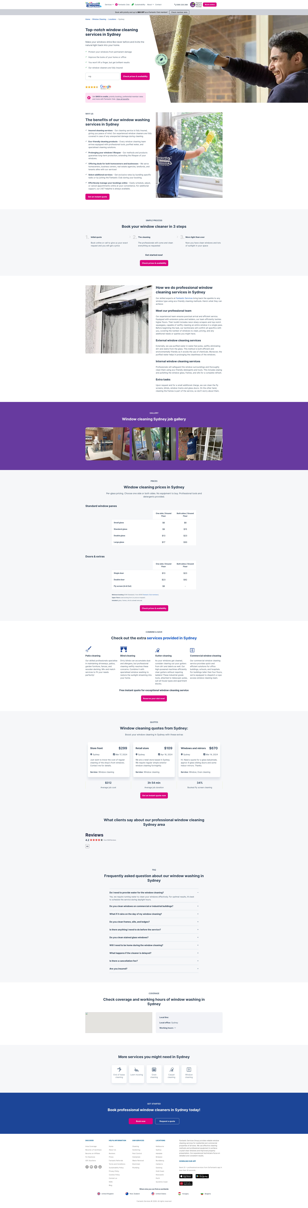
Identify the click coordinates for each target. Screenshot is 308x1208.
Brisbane (159, 1157)
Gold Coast (160, 1171)
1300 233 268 (182, 5)
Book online (210, 4)
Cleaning (135, 1146)
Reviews (112, 1153)
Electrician (136, 1164)
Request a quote (167, 1121)
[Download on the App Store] (185, 1176)
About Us (112, 1150)
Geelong (159, 1168)
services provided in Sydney (172, 638)
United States (161, 1194)
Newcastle (160, 1175)
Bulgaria (208, 1194)
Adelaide (159, 1153)
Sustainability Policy (116, 1168)
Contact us (113, 1178)
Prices (111, 1157)
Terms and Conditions (117, 1164)
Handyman (136, 1157)
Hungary (185, 1194)
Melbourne (160, 1146)
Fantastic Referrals (116, 1160)
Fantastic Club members (150, 595)
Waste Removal (138, 1160)
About (149, 4)
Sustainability (140, 4)
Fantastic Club (124, 4)
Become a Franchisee (93, 1150)
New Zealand (135, 1194)
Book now (140, 1121)
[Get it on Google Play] (202, 1176)
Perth (158, 1178)
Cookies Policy (114, 1175)
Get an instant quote (97, 197)
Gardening (136, 1150)
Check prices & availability (154, 263)
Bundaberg (160, 1160)
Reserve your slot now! (154, 698)
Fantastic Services (184, 298)
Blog (110, 1185)
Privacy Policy (114, 1171)
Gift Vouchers (90, 1160)
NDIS (110, 1182)
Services (108, 4)
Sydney (158, 1150)
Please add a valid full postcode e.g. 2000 (102, 68)
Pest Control (137, 1153)
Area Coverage (91, 1146)
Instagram (91, 1167)
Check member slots (179, 12)
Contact (158, 4)
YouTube (100, 1167)
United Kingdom (108, 1194)
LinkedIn (95, 1167)
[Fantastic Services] (93, 4)
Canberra (159, 1164)
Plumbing (135, 1168)
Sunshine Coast (162, 1182)
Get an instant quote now (154, 795)
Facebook (87, 1167)
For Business (90, 1157)
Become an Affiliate (92, 1153)
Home (111, 1146)
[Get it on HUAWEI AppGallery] (185, 1183)
